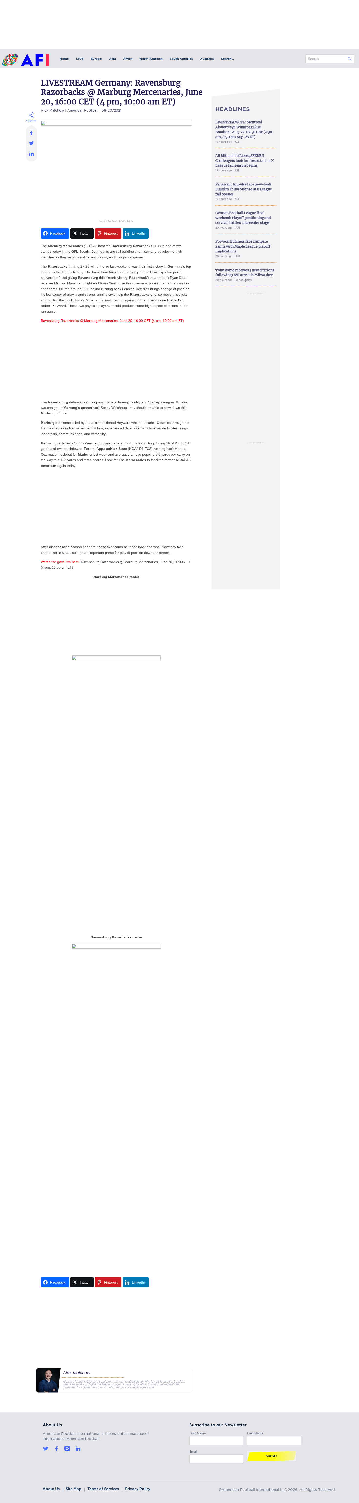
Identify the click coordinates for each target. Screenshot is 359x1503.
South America (181, 59)
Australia (207, 59)
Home (64, 59)
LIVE (79, 59)
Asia (112, 59)
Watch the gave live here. (60, 562)
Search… (227, 59)
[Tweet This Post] (31, 143)
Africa (127, 59)
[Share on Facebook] (31, 131)
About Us (51, 1489)
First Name (197, 1432)
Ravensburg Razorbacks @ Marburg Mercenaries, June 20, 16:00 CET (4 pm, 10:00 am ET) (112, 321)
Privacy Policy (137, 1489)
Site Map (73, 1489)
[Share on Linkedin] (31, 155)
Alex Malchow (52, 110)
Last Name (255, 1432)
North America (151, 59)
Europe (96, 59)
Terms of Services (103, 1489)
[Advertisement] (116, 361)
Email (193, 1451)
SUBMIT (271, 1456)
